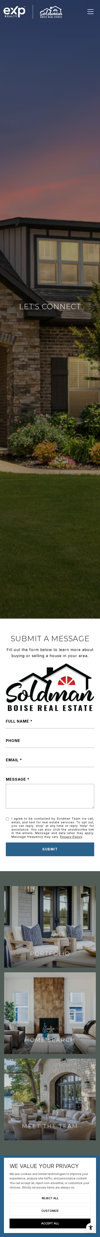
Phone (13, 740)
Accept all (50, 1223)
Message (16, 779)
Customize (50, 1211)
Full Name (17, 721)
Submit (50, 849)
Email (12, 760)
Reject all (50, 1198)
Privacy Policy (71, 837)
